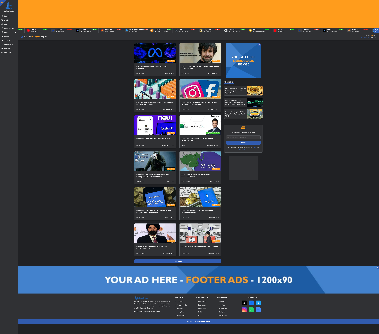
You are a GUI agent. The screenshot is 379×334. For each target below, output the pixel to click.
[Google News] (258, 309)
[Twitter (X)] (244, 303)
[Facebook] (251, 303)
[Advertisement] (77, 14)
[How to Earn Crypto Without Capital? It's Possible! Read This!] (255, 114)
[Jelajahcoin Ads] (243, 60)
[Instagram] (244, 309)
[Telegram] (258, 303)
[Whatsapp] (251, 309)
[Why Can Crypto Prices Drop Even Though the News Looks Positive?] (255, 90)
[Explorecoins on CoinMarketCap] (376, 30)
